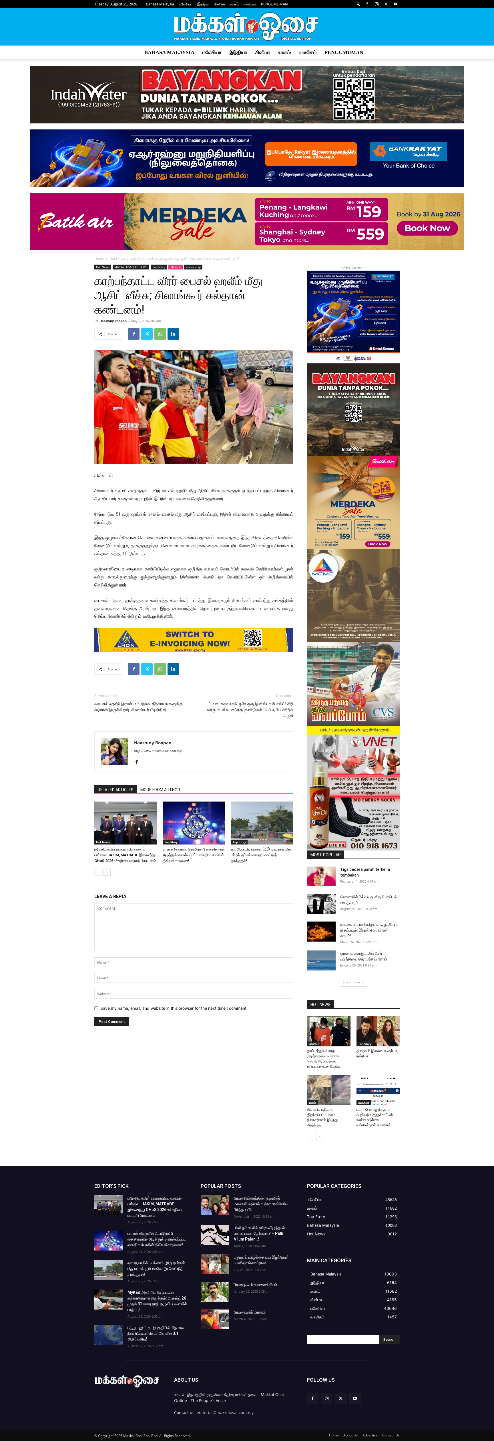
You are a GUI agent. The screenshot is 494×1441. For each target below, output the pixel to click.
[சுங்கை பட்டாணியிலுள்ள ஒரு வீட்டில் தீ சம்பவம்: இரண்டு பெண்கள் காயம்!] (321, 932)
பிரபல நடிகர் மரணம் (250, 1312)
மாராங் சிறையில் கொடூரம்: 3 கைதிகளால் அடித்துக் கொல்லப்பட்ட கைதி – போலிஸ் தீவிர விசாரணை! (194, 855)
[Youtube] (395, 4)
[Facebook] (367, 4)
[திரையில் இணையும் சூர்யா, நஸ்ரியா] (378, 1031)
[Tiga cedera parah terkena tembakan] (321, 876)
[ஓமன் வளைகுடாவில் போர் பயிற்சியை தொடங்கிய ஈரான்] (321, 960)
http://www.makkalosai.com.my (158, 751)
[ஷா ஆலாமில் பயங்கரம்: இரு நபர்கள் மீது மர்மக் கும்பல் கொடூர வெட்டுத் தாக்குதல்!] (262, 823)
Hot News (117, 258)
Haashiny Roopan (113, 321)
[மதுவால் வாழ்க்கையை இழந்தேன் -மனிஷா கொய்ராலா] (215, 1264)
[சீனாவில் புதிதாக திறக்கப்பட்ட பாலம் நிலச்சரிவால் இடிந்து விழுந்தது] (328, 1090)
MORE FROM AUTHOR (160, 790)
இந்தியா (203, 4)
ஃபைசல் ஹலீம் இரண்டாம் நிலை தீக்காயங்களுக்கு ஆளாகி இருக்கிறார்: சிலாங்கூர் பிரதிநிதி (138, 706)
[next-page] (107, 872)
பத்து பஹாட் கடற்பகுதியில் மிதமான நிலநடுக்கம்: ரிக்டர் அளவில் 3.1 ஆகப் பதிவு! (156, 1333)
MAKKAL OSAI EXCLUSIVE (131, 267)
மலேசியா (186, 4)
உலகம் (234, 4)
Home (99, 258)
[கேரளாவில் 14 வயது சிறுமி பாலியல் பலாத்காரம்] (321, 904)
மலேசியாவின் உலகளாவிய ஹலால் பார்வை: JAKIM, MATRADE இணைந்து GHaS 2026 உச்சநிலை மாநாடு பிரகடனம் (125, 855)
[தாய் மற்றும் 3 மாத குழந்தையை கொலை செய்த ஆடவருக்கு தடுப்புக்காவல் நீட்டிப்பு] (328, 1031)
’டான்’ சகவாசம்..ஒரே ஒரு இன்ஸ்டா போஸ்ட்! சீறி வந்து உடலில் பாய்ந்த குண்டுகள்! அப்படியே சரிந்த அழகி (250, 709)
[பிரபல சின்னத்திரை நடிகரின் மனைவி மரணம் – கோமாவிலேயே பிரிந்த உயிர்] (215, 1205)
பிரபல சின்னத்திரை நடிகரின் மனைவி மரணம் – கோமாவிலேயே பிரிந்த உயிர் (261, 1204)
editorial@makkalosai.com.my (225, 1412)
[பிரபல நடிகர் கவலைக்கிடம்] (215, 1292)
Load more (351, 982)
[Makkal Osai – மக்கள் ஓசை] (247, 27)
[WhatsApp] (160, 334)
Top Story (158, 267)
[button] (358, 4)
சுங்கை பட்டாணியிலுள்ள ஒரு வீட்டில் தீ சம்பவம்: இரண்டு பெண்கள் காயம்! (369, 930)
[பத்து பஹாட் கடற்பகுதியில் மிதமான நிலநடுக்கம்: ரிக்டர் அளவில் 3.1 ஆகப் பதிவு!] (108, 1335)
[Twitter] (386, 4)
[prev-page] (97, 872)
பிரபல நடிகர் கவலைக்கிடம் (255, 1284)
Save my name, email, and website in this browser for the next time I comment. (174, 1008)
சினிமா (219, 4)
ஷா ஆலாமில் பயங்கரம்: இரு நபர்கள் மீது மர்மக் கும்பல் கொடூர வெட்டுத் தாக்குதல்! (261, 855)
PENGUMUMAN (274, 4)
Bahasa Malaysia (160, 4)
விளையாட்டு (193, 267)
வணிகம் (250, 4)
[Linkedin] (173, 334)
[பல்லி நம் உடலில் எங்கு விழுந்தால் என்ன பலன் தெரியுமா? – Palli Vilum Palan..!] (215, 1235)
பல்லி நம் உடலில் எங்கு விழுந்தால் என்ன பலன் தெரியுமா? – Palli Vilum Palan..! (259, 1233)
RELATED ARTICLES (116, 790)
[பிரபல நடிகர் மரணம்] (215, 1319)
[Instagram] (376, 4)
